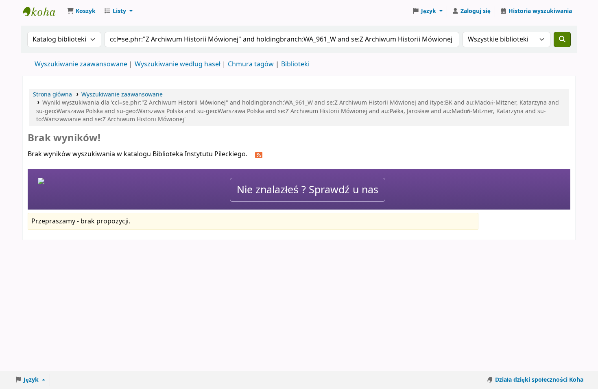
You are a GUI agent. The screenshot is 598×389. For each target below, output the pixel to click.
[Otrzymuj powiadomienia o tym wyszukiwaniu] (258, 154)
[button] (81, 11)
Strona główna (52, 94)
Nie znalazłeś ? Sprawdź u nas (307, 189)
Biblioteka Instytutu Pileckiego (43, 11)
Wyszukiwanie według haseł (177, 64)
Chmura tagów (251, 64)
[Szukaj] (562, 39)
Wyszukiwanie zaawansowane (81, 64)
